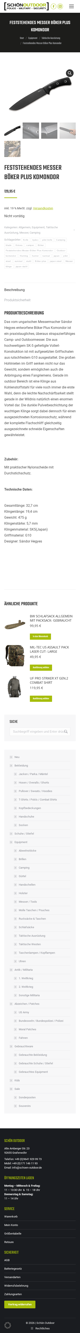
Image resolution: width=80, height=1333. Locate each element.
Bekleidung (21, 765)
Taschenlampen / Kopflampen (37, 952)
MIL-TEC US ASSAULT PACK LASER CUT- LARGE (49, 649)
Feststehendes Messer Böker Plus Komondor (29, 250)
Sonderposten (27, 1097)
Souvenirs (25, 1106)
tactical (46, 256)
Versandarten (12, 1277)
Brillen (22, 859)
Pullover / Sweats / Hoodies (35, 791)
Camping (35, 232)
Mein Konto (11, 1225)
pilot (65, 256)
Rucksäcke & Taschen (32, 918)
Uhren (22, 961)
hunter (35, 256)
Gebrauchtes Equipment (33, 1071)
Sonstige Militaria (29, 995)
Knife (26, 240)
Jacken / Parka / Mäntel (33, 774)
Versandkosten (43, 208)
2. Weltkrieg (26, 986)
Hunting (24, 256)
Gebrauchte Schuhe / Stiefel (36, 1063)
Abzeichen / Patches (27, 1003)
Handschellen (27, 884)
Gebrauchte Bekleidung (33, 1054)
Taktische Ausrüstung (32, 935)
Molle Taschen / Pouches (34, 910)
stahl (28, 261)
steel (8, 261)
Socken (23, 825)
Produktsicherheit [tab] (17, 300)
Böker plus (40, 261)
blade (9, 245)
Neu (17, 757)
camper (30, 245)
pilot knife (47, 240)
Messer (23, 232)
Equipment (38, 227)
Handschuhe (26, 816)
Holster (23, 893)
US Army (24, 1012)
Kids (17, 1080)
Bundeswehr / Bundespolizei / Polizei (41, 1020)
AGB (7, 1260)
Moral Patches (27, 1029)
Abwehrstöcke (27, 850)
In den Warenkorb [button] (40, 636)
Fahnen (23, 1037)
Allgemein (25, 227)
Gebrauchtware (24, 1046)
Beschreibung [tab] (14, 290)
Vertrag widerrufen (20, 1304)
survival (18, 261)
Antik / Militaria (24, 969)
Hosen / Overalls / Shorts (34, 782)
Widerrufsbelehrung (16, 1285)
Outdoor (61, 250)
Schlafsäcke (26, 927)
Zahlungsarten (13, 1294)
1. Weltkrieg (26, 978)
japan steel (55, 261)
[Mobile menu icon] (71, 6)
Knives (19, 245)
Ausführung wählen (41, 667)
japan (57, 256)
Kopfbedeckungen (30, 808)
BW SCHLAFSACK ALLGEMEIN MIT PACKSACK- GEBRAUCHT (51, 618)
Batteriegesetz (13, 1268)
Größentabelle (12, 1233)
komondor (11, 256)
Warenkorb (10, 1216)
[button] (70, 73)
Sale (17, 1088)
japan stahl (21, 266)
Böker (41, 245)
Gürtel (22, 876)
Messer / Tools (28, 901)
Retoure (9, 1242)
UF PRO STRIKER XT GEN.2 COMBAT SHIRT (49, 680)
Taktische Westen (30, 944)
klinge (9, 266)
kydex (35, 240)
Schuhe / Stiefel (24, 833)
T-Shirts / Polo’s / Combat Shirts (38, 799)
